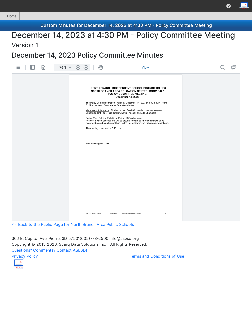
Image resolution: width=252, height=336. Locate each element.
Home (11, 16)
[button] (228, 6)
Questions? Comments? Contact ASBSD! (49, 250)
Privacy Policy (25, 256)
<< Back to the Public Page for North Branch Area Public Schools (73, 224)
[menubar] (126, 6)
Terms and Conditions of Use (157, 256)
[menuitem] (228, 6)
